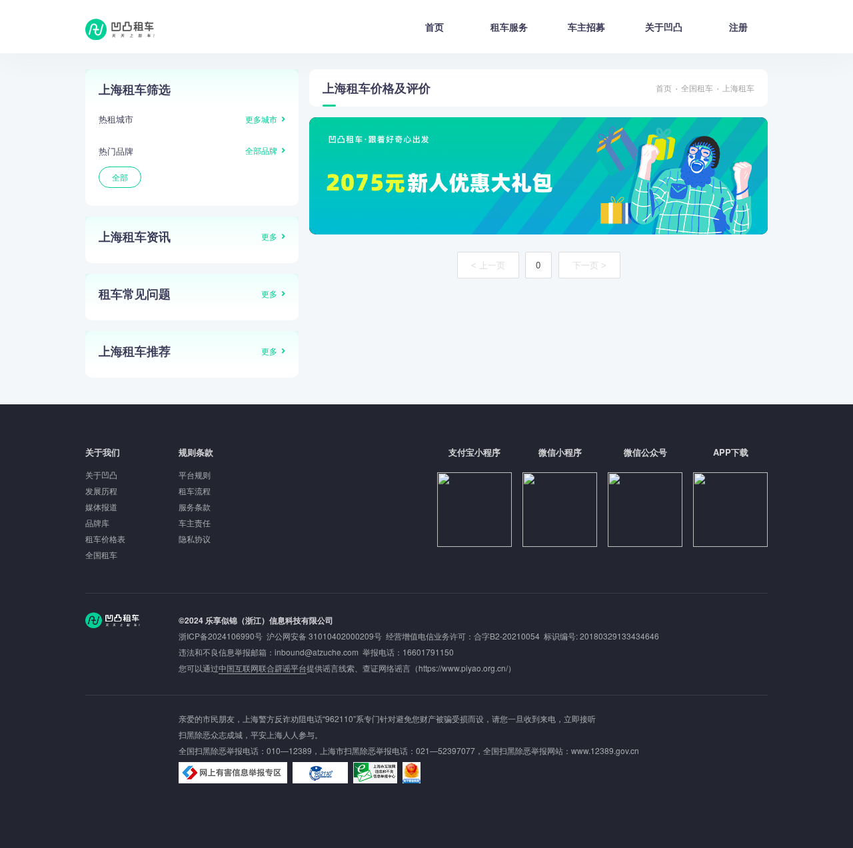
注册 (738, 26)
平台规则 (195, 474)
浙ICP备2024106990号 (223, 635)
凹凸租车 (121, 29)
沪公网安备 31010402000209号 (324, 635)
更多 (269, 236)
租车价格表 (105, 538)
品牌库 (97, 522)
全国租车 (697, 87)
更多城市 (261, 119)
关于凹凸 (663, 26)
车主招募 (586, 26)
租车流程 (195, 490)
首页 (434, 26)
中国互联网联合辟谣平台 (263, 667)
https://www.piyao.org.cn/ (463, 667)
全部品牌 (261, 150)
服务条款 (195, 506)
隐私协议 (195, 538)
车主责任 (195, 522)
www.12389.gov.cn (605, 750)
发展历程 (101, 490)
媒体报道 (101, 506)
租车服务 (509, 26)
